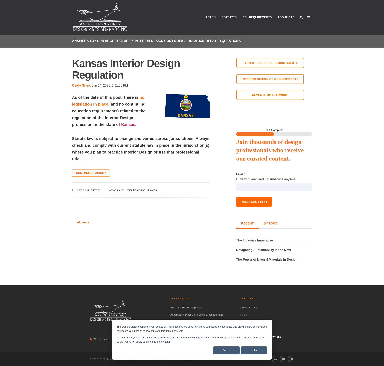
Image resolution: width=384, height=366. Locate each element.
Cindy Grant (81, 85)
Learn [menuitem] (211, 17)
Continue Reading (90, 173)
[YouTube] (283, 359)
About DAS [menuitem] (286, 17)
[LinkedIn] (275, 359)
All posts (83, 222)
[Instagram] (291, 359)
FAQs (243, 314)
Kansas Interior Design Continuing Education (132, 190)
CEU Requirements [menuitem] (257, 17)
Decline (254, 350)
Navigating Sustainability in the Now (263, 250)
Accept (226, 350)
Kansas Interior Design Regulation (126, 69)
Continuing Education (88, 190)
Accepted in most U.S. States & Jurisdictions (196, 314)
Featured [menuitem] (229, 17)
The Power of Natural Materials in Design (267, 259)
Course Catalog (249, 307)
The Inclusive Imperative (254, 240)
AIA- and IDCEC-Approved (186, 307)
